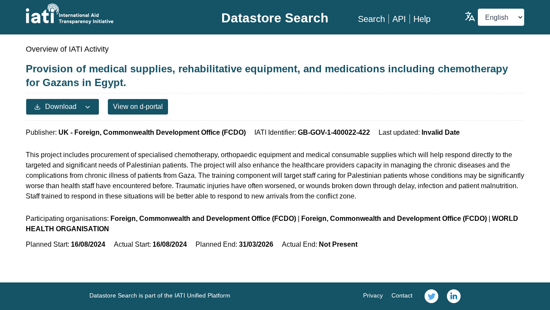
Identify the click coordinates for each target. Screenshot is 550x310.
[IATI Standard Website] (109, 13)
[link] (431, 296)
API (399, 19)
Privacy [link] (373, 295)
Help (422, 19)
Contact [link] (401, 295)
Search (371, 19)
